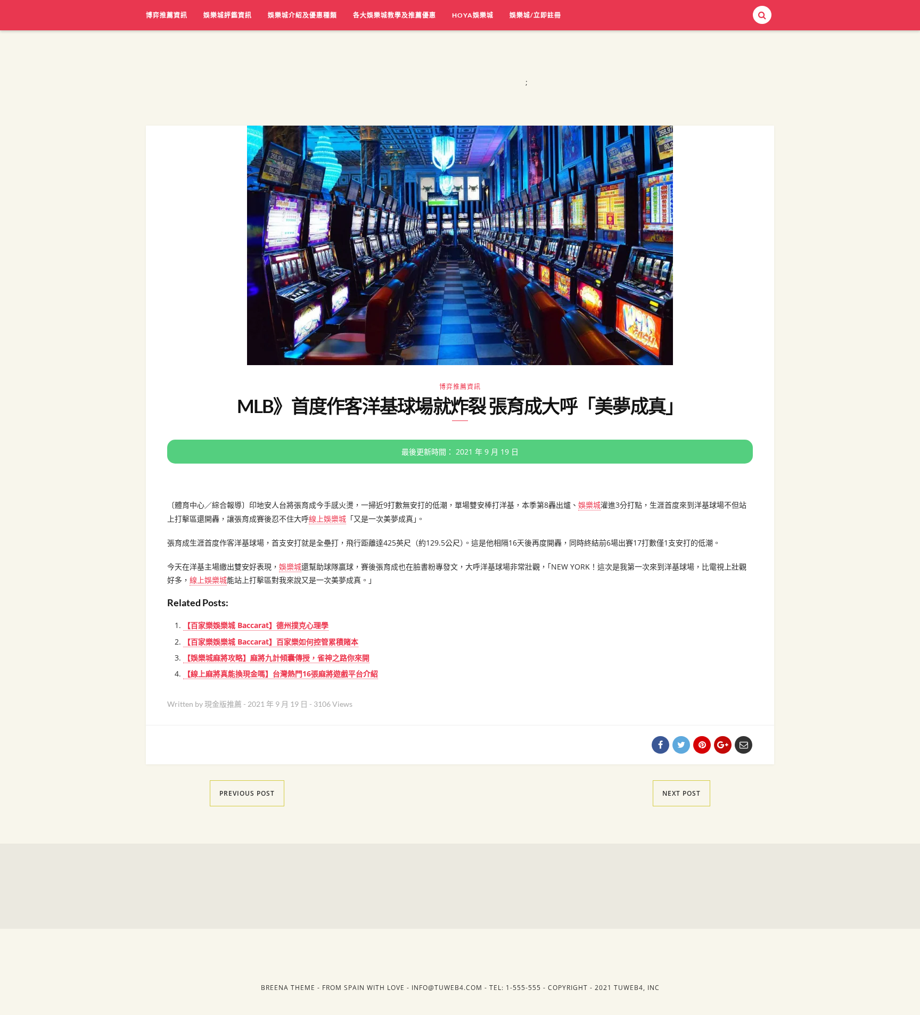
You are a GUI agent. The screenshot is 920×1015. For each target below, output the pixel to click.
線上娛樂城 (327, 519)
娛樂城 (589, 505)
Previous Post (247, 793)
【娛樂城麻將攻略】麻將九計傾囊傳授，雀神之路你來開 (276, 658)
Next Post (681, 793)
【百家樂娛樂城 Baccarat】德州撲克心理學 (255, 625)
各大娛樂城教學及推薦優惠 (394, 15)
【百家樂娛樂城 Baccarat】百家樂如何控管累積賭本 (270, 642)
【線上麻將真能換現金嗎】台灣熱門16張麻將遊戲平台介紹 (280, 674)
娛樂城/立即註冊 (535, 15)
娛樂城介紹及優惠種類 (302, 15)
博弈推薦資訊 (166, 15)
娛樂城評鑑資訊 (227, 15)
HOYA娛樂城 (473, 15)
